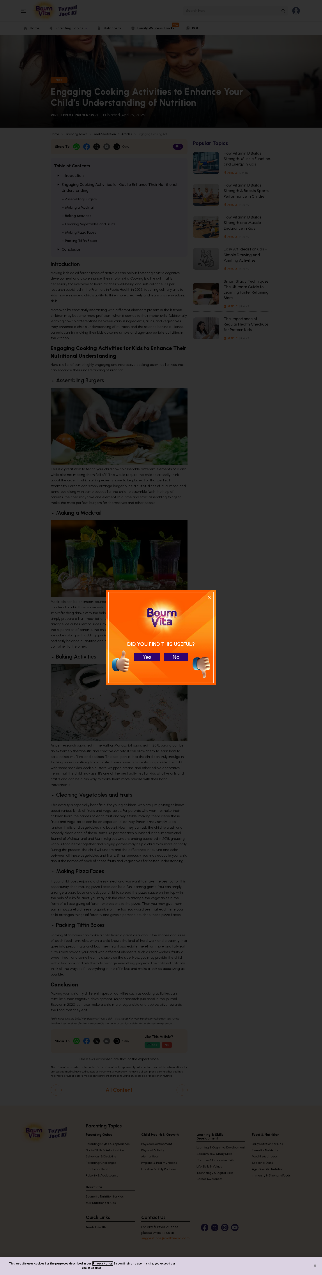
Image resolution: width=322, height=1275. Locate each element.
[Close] (315, 1265)
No (176, 656)
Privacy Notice (102, 1263)
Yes (147, 656)
